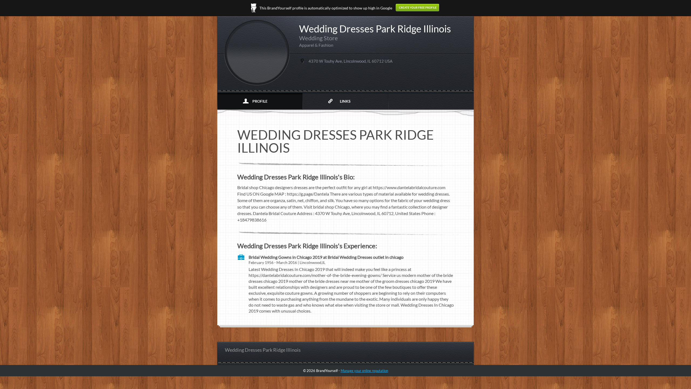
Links (345, 101)
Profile (259, 101)
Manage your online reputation (364, 370)
